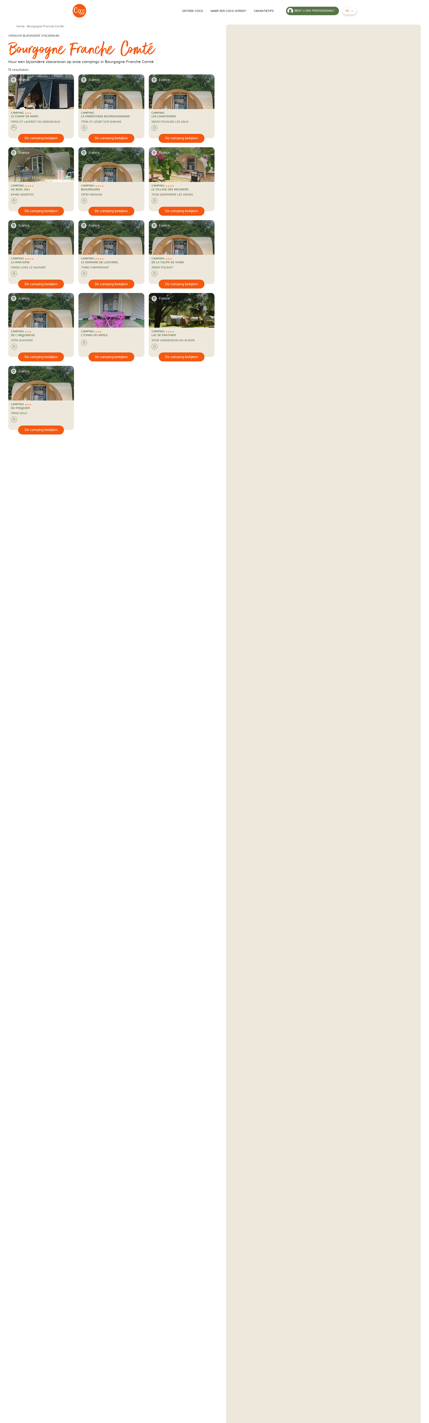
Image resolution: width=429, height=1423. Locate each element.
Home (20, 26)
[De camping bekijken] (41, 138)
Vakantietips (264, 11)
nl (347, 10)
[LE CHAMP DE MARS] (79, 11)
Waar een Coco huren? (228, 11)
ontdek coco (192, 11)
